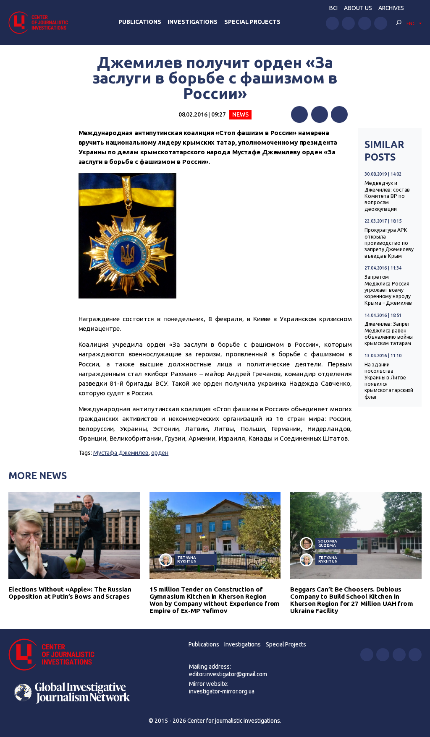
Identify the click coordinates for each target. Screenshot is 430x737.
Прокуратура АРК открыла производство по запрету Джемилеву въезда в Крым (389, 243)
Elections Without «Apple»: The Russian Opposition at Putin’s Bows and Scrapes (69, 593)
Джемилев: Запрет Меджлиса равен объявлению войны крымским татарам (388, 333)
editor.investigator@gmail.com (228, 674)
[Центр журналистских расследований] (40, 22)
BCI (333, 8)
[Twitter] (319, 114)
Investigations (193, 21)
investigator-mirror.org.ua (221, 691)
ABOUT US (358, 8)
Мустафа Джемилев (121, 452)
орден (159, 452)
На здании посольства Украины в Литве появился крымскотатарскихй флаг (388, 381)
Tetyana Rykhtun (187, 559)
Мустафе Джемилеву (266, 152)
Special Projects (252, 21)
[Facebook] (299, 114)
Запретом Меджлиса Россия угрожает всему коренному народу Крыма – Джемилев (388, 290)
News (240, 114)
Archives (391, 8)
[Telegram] (339, 114)
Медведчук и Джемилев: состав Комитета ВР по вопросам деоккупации (387, 196)
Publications (139, 21)
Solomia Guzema (327, 543)
